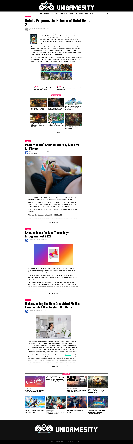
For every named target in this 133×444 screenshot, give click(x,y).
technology (68, 355)
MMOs (52, 13)
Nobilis (53, 83)
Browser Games (63, 13)
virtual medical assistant (36, 341)
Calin (31, 29)
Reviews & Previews (73, 13)
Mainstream (46, 13)
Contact (92, 13)
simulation (59, 83)
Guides (56, 13)
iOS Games (81, 13)
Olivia (31, 241)
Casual (86, 13)
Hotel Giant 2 (47, 83)
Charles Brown (33, 153)
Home (41, 13)
